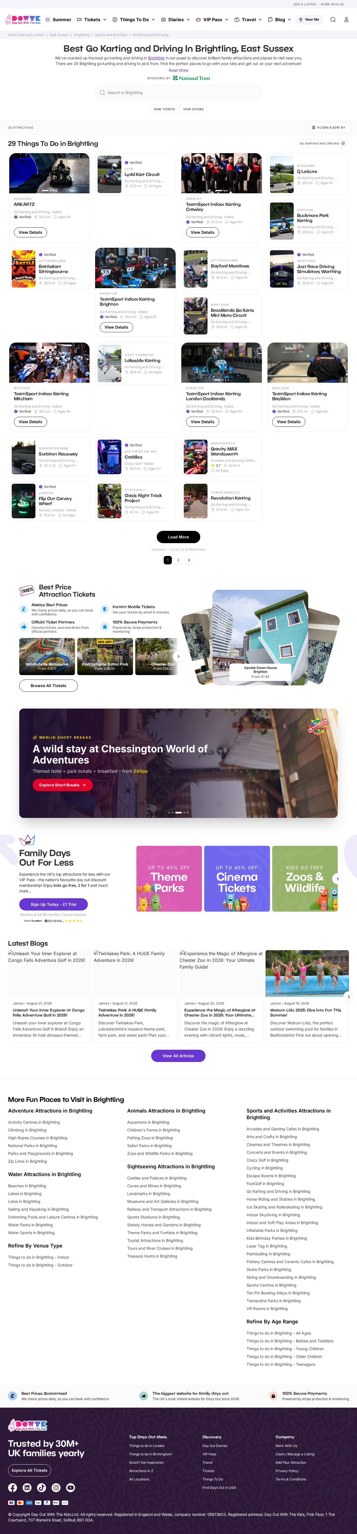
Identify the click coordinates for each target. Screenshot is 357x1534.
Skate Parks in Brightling (269, 1269)
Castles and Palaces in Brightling (157, 1178)
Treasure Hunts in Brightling (152, 1256)
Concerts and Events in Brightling (277, 1152)
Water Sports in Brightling (31, 1232)
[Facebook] (12, 1488)
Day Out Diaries (214, 1446)
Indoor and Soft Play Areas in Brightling (282, 1222)
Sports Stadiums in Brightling (153, 1217)
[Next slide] (337, 878)
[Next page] (189, 560)
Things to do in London (147, 1446)
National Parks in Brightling (32, 1145)
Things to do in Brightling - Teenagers (281, 1364)
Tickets (92, 19)
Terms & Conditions (291, 1479)
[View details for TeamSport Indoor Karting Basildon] (307, 387)
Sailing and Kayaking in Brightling (38, 1209)
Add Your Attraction (291, 1462)
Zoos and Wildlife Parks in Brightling (160, 1153)
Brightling (81, 35)
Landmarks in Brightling (148, 1193)
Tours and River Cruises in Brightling (160, 1248)
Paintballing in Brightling (268, 1253)
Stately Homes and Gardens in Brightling (164, 1224)
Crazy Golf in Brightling (267, 1160)
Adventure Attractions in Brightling (50, 1111)
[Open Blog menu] (290, 20)
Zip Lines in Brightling (27, 1161)
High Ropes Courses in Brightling (37, 1137)
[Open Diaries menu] (189, 20)
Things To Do (134, 19)
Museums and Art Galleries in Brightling (163, 1201)
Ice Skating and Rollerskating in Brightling (284, 1207)
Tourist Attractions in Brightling (155, 1240)
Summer (62, 19)
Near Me (312, 19)
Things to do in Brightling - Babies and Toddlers (290, 1340)
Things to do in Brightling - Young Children (285, 1348)
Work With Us (332, 4)
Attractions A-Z (141, 1471)
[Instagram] (56, 1488)
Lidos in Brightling (24, 1201)
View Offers (193, 109)
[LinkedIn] (27, 1488)
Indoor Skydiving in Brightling (273, 1214)
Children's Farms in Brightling (153, 1130)
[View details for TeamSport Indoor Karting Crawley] (221, 197)
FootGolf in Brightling (265, 1183)
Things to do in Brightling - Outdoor (40, 1265)
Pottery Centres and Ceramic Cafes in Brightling (290, 1261)
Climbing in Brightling (27, 1130)
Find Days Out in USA (219, 1487)
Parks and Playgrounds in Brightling (40, 1153)
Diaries (176, 19)
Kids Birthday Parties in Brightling (277, 1238)
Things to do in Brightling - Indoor (38, 1257)
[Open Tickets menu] (105, 20)
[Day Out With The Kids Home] (22, 19)
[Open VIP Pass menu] (227, 20)
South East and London (26, 35)
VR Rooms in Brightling (267, 1308)
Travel (249, 19)
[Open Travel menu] (261, 20)
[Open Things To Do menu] (154, 20)
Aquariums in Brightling (148, 1122)
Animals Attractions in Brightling (166, 1111)
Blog (280, 19)
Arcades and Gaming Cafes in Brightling (283, 1128)
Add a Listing (305, 4)
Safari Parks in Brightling (149, 1145)
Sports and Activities (111, 35)
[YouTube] (70, 1488)
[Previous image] (15, 173)
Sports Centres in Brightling (271, 1285)
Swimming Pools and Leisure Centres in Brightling (53, 1217)
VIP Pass (212, 19)
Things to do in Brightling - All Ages (279, 1333)
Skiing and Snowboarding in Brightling (281, 1277)
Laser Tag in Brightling (267, 1246)
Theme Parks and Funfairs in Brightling (162, 1232)
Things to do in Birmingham (150, 1454)
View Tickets (164, 109)
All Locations (139, 1479)
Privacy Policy (287, 1471)
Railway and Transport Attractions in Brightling (169, 1209)
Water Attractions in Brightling (44, 1174)
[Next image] (82, 173)
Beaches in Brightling (27, 1185)
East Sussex (59, 35)
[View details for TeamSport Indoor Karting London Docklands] (221, 387)
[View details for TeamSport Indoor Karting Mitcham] (49, 387)
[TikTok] (41, 1488)
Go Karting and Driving (150, 35)
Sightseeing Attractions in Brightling (171, 1166)
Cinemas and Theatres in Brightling (278, 1144)
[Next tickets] (178, 656)
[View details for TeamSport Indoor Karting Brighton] (135, 292)
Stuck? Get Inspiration (146, 1462)
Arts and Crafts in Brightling (272, 1136)
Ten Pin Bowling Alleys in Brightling (278, 1292)
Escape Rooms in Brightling (271, 1175)
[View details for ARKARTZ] (49, 197)
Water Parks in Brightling (30, 1224)
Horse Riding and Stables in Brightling (281, 1199)
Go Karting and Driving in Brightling (278, 1191)
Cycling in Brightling (265, 1167)
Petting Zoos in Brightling (150, 1137)
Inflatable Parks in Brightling (272, 1230)
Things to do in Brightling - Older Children (284, 1356)
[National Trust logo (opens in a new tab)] (191, 78)
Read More (178, 70)
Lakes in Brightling (25, 1193)
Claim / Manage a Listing (295, 1454)
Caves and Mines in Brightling (154, 1185)
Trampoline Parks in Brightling (274, 1300)
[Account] (346, 19)
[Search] (333, 19)
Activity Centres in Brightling (34, 1122)
